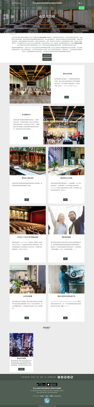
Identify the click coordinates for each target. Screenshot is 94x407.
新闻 (38, 377)
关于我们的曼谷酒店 (25, 377)
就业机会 (46, 396)
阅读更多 (21, 369)
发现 (67, 97)
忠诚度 (41, 377)
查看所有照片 (85, 30)
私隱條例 (51, 396)
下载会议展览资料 (47, 55)
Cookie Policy (52, 377)
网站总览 (42, 396)
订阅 (45, 377)
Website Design (57, 396)
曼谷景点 (33, 377)
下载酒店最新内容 (47, 59)
